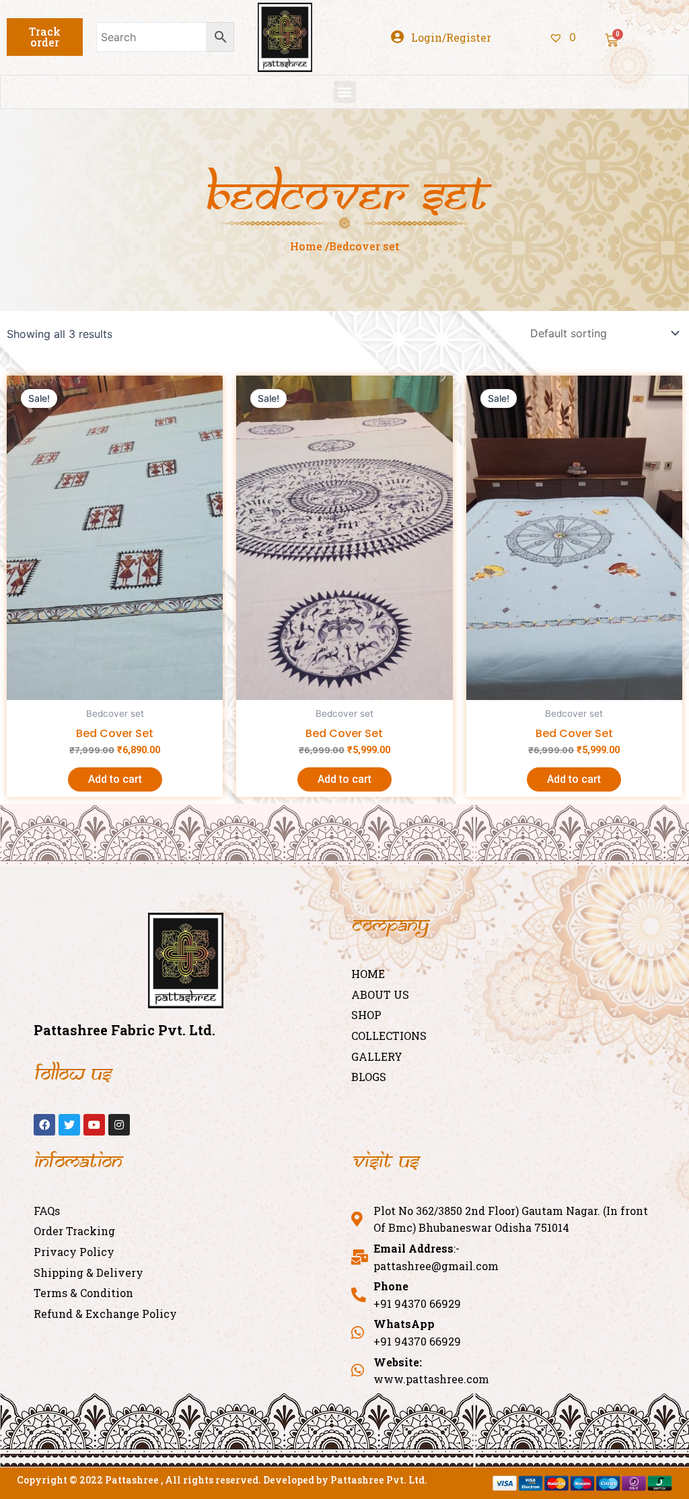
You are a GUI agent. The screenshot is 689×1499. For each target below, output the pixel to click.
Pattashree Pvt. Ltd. (378, 1479)
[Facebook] (44, 1125)
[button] (45, 37)
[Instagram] (119, 1125)
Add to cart (115, 779)
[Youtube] (94, 1125)
